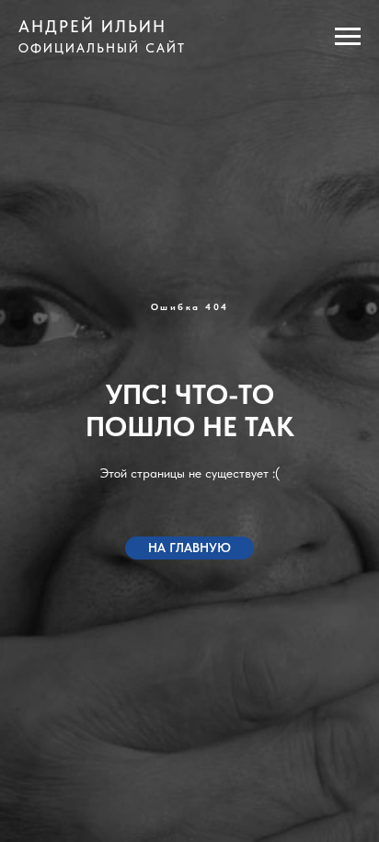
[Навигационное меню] (348, 37)
